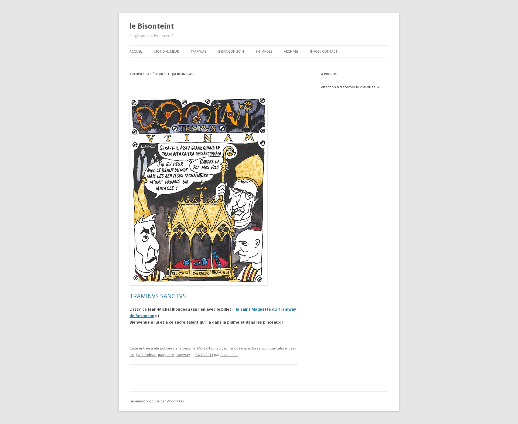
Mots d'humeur (209, 348)
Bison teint (229, 354)
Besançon (260, 348)
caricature (278, 348)
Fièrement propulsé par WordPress (157, 401)
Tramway (198, 51)
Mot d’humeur (166, 51)
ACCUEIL (136, 51)
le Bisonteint (152, 26)
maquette (166, 354)
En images (264, 51)
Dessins (189, 348)
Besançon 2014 (231, 51)
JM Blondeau (146, 354)
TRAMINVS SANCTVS (158, 296)
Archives (291, 51)
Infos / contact (324, 51)
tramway (183, 354)
